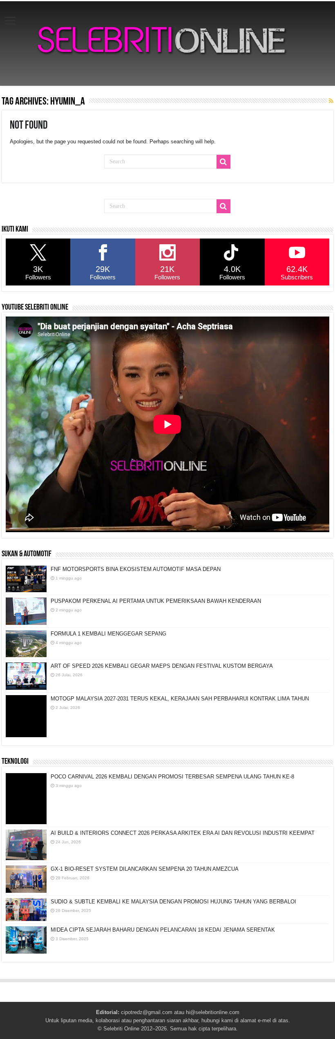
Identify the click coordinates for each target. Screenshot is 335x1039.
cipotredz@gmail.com (146, 1012)
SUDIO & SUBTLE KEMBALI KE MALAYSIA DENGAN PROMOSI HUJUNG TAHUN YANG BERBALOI (173, 902)
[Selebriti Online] (167, 43)
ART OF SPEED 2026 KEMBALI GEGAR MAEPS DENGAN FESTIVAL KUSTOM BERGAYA (162, 666)
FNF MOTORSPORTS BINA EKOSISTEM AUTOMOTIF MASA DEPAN (136, 569)
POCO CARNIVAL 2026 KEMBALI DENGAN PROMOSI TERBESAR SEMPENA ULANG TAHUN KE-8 (172, 777)
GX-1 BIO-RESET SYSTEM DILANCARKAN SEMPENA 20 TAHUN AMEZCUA (145, 869)
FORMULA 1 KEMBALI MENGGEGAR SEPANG (108, 634)
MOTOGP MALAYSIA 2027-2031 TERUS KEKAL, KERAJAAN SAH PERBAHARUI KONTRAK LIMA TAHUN (180, 699)
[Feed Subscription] (331, 101)
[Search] (223, 162)
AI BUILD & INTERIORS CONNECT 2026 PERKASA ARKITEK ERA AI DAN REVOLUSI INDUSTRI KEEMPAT (183, 833)
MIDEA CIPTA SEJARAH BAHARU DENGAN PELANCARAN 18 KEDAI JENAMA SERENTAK (163, 930)
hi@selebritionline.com (212, 1012)
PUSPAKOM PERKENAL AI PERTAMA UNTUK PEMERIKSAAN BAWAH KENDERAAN (156, 601)
